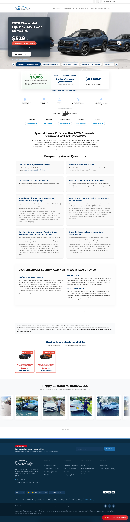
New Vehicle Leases (70, 8)
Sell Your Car (85, 465)
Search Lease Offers (50, 465)
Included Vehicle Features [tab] (65, 108)
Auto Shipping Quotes (69, 475)
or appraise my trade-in (21, 59)
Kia (73, 499)
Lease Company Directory (107, 468)
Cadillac (79, 499)
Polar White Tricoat (70, 64)
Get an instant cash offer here (35, 170)
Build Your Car (57, 8)
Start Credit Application (87, 468)
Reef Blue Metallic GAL (113, 64)
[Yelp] (113, 506)
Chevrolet (47, 499)
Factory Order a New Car (51, 468)
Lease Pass (66, 472)
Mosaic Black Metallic (51, 64)
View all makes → (88, 499)
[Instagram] (109, 506)
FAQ (55, 506)
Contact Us (60, 506)
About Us (111, 8)
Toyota (61, 499)
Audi (67, 499)
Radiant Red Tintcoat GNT (91, 64)
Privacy (67, 506)
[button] (65, 80)
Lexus (54, 499)
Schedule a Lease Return (51, 475)
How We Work (104, 465)
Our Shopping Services (50, 472)
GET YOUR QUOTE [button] (21, 54)
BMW (39, 499)
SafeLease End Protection (70, 465)
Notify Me (109, 449)
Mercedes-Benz (31, 499)
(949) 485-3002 (21, 479)
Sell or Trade (84, 8)
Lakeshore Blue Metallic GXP (28, 64)
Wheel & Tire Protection (69, 468)
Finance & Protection (98, 8)
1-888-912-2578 (110, 1)
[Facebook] (105, 506)
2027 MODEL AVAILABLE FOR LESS (25, 43)
